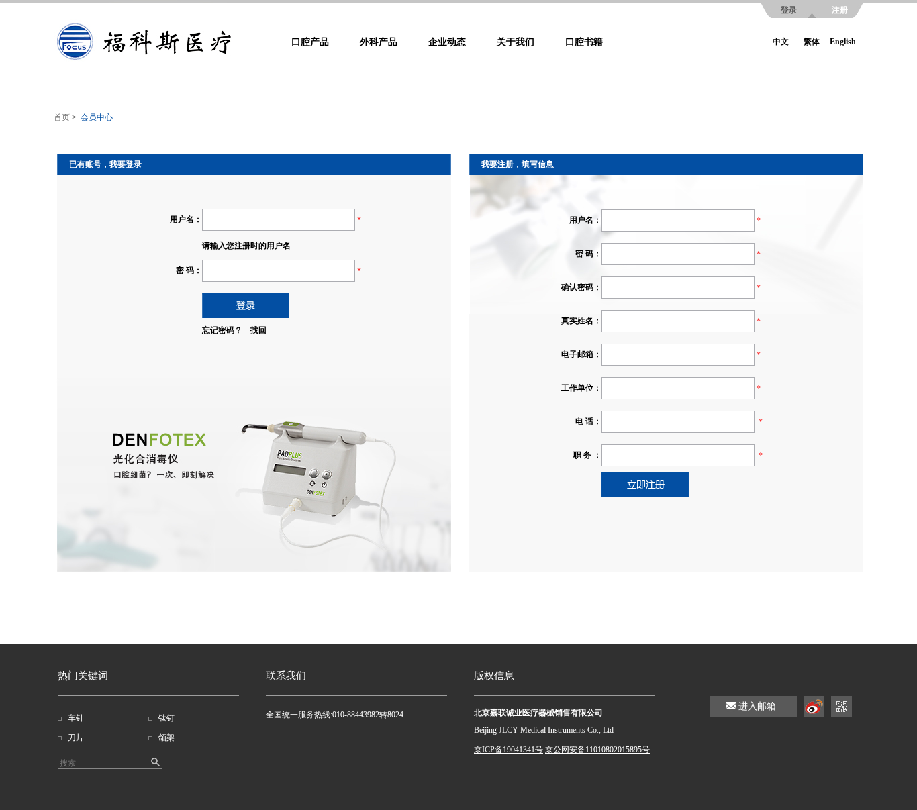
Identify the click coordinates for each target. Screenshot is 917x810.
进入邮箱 (757, 706)
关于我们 (515, 42)
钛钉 (166, 718)
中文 (781, 41)
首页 (62, 117)
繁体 (812, 41)
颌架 (166, 737)
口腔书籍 (584, 42)
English (843, 41)
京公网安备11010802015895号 (597, 749)
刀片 (76, 737)
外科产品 (378, 42)
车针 (76, 718)
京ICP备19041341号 (508, 749)
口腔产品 (310, 42)
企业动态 (447, 42)
